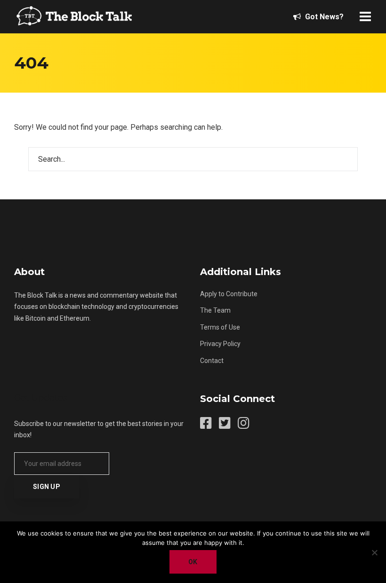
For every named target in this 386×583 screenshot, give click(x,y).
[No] (374, 552)
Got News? (323, 16)
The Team (215, 310)
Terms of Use (220, 327)
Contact (212, 360)
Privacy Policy (220, 343)
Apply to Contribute (228, 294)
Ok (193, 562)
